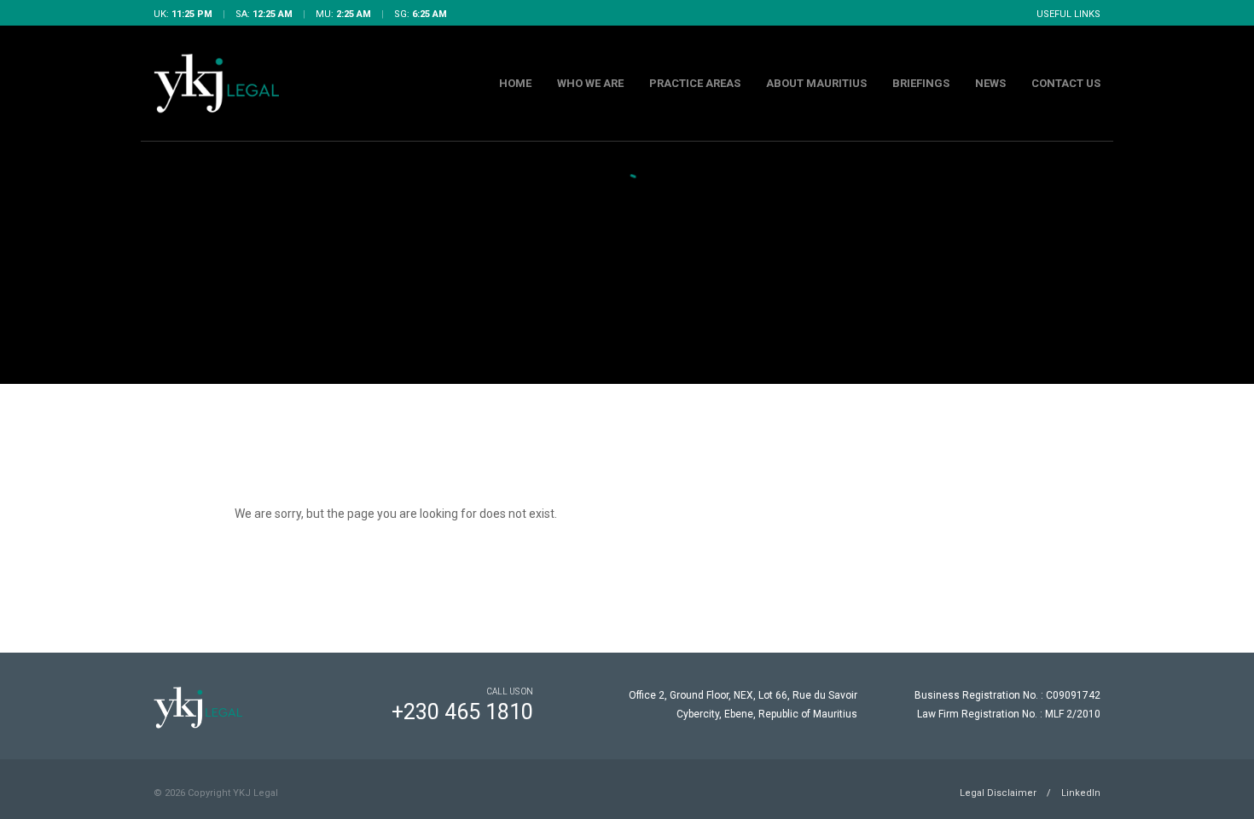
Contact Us (1065, 83)
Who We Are (590, 83)
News (990, 83)
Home (515, 83)
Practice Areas (694, 83)
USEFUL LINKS (1068, 14)
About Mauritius (816, 83)
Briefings (920, 83)
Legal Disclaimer (998, 793)
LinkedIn (1080, 793)
